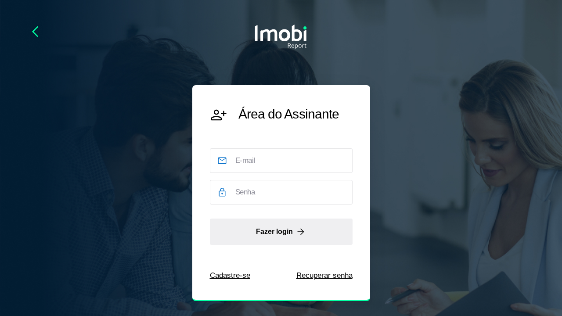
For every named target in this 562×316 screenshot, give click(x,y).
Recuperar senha (324, 275)
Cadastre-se (230, 275)
